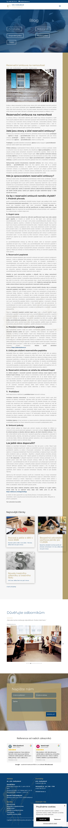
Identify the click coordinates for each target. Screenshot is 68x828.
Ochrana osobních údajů (50, 823)
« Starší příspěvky (11, 586)
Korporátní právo (15, 35)
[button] (5, 643)
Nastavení (57, 819)
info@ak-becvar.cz (40, 791)
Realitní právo (42, 35)
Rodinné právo (42, 29)
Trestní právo (10, 812)
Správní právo (11, 808)
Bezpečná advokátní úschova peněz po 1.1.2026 (51, 539)
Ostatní (11, 42)
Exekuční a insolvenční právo (15, 810)
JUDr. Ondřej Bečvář (15, 68)
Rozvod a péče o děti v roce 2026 (20, 538)
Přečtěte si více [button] (12, 760)
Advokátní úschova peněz (14, 814)
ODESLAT (51, 714)
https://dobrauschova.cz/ (18, 347)
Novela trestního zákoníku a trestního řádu (19, 575)
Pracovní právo (14, 29)
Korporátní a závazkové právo (15, 806)
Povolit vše (42, 819)
